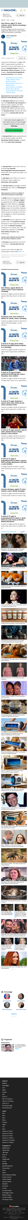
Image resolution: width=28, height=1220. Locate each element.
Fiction (4, 1157)
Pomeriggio (5, 1085)
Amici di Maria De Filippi (9, 1175)
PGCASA (4, 1209)
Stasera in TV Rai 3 (7, 1135)
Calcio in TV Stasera (7, 1101)
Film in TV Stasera (7, 1099)
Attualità (4, 1163)
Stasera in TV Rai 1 (7, 1131)
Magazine (3, 20)
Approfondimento (7, 1166)
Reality (17, 1048)
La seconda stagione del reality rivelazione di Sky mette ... (20, 1046)
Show (3, 1170)
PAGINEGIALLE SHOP (21, 1208)
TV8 (3, 1127)
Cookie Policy (21, 1212)
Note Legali (11, 1212)
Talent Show (5, 1150)
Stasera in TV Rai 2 (7, 1133)
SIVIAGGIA (24, 1209)
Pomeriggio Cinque (7, 1193)
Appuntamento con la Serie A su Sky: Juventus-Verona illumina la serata (14, 79)
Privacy (16, 1212)
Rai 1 (3, 1113)
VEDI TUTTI (14, 1014)
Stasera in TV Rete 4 (8, 1138)
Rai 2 (3, 1115)
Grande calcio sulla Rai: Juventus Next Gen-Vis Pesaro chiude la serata (14, 90)
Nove (3, 1129)
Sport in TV (5, 1103)
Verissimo (5, 1186)
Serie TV (4, 1096)
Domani (4, 1092)
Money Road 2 (5, 1042)
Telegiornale (5, 1159)
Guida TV (21, 251)
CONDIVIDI (21, 58)
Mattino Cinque (6, 1195)
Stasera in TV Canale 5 (8, 1140)
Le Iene (4, 1188)
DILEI (20, 1209)
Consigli (12, 20)
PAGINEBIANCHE (9, 1209)
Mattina (4, 1083)
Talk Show (5, 1152)
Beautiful (4, 1184)
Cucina (4, 1161)
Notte (4, 1090)
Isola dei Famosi (6, 1181)
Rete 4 (4, 1120)
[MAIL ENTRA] (21, 10)
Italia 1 (4, 1124)
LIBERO (4, 1208)
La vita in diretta (7, 1197)
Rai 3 (3, 1118)
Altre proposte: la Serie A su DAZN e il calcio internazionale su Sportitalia (14, 85)
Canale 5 (4, 1122)
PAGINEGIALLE (13, 1208)
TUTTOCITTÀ (15, 1209)
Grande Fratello (6, 1179)
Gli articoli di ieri (7, 1108)
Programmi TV (6, 1145)
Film (3, 1094)
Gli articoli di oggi (7, 1105)
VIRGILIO (8, 1208)
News (8, 20)
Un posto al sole (6, 1190)
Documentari (6, 1168)
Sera (3, 1087)
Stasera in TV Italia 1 (8, 1142)
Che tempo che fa (7, 1199)
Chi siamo (5, 1212)
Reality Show (6, 1148)
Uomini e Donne (6, 1177)
